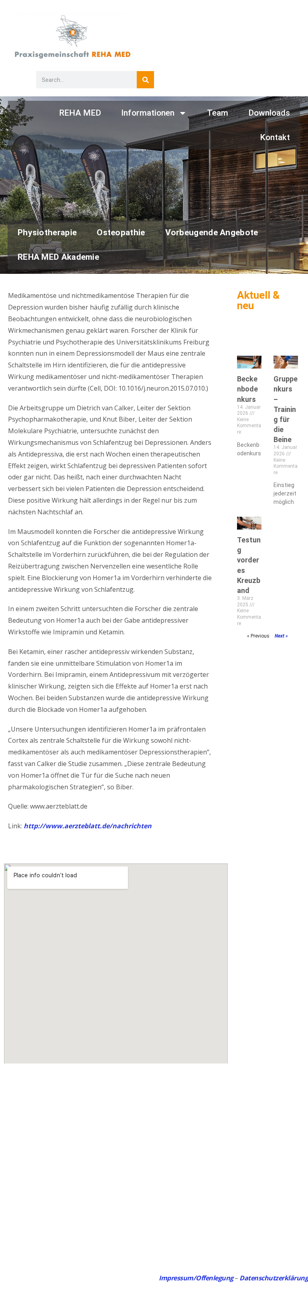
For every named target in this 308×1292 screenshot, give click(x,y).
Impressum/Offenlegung (196, 1278)
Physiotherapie (47, 232)
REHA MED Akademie (58, 257)
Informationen (147, 113)
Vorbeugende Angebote (211, 232)
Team (217, 113)
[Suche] (145, 79)
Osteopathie (121, 232)
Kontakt (275, 137)
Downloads (269, 113)
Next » (281, 636)
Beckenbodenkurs (247, 389)
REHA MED (80, 113)
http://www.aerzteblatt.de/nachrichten (88, 825)
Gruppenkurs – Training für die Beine (286, 409)
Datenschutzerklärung (273, 1278)
